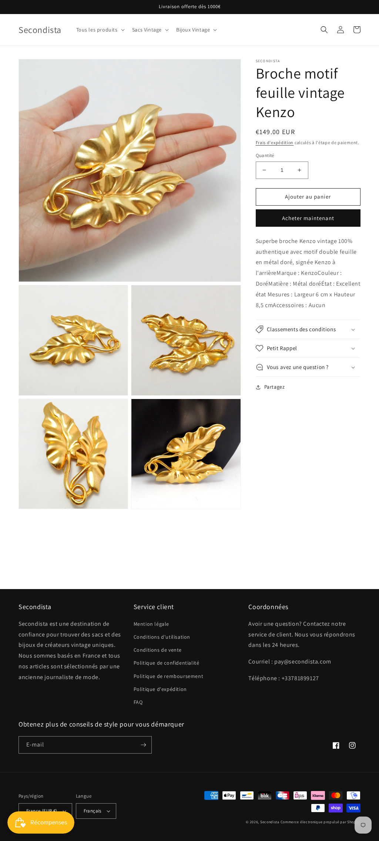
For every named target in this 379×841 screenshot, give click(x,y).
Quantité (265, 155)
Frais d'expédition (275, 142)
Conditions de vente (158, 649)
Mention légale (151, 624)
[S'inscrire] (143, 745)
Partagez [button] (274, 386)
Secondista (269, 822)
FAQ (138, 702)
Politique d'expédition (160, 689)
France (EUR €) (41, 811)
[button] (100, 29)
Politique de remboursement (169, 676)
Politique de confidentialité (166, 662)
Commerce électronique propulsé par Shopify (320, 822)
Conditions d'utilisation (162, 637)
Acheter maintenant (308, 218)
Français (92, 811)
